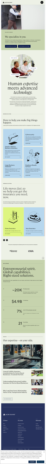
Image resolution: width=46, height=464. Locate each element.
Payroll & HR (20, 432)
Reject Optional (40, 461)
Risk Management (21, 437)
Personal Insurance (21, 423)
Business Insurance (21, 427)
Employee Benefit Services (22, 430)
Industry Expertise (20, 442)
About (4, 423)
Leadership (5, 427)
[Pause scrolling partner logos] (43, 258)
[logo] (7, 2)
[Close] (44, 452)
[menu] (41, 2)
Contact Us (5, 432)
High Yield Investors (39, 427)
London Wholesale (21, 439)
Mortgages (19, 425)
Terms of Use (21, 449)
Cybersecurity (20, 434)
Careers (4, 425)
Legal (28, 449)
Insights (37, 423)
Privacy (25, 449)
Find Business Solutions (11, 46)
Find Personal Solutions (24, 46)
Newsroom (37, 425)
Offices (4, 430)
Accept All (32, 461)
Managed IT (20, 435)
